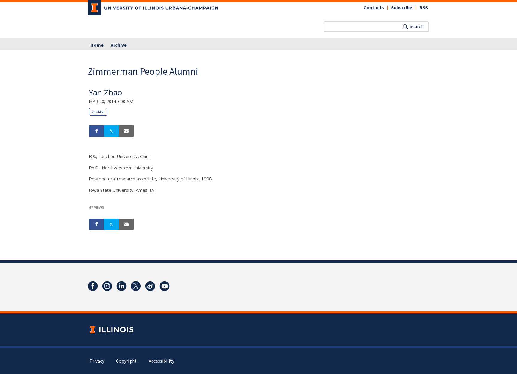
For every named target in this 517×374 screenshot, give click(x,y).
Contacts (374, 7)
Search (417, 26)
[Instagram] (107, 286)
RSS (423, 7)
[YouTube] (164, 286)
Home (97, 45)
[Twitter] (135, 286)
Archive (119, 45)
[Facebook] (92, 286)
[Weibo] (150, 286)
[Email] (126, 131)
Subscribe (401, 7)
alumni (98, 112)
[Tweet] (111, 131)
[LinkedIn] (121, 286)
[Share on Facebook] (96, 131)
